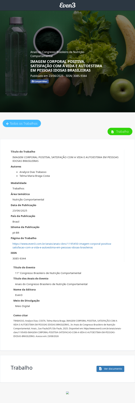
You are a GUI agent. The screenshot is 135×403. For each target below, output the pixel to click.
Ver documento (112, 368)
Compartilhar (40, 81)
